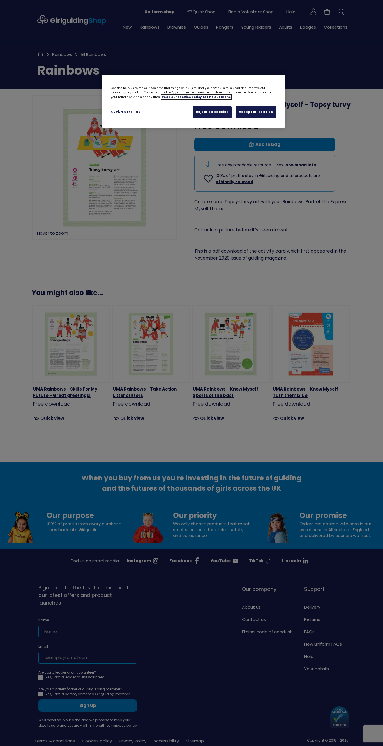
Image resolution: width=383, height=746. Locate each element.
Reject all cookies (212, 112)
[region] (193, 101)
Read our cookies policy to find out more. (196, 97)
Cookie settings (125, 111)
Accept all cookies (256, 112)
